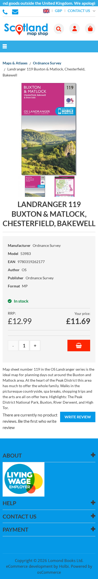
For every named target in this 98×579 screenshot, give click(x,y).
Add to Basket (78, 345)
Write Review (78, 417)
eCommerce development (29, 566)
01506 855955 (6, 11)
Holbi (64, 566)
